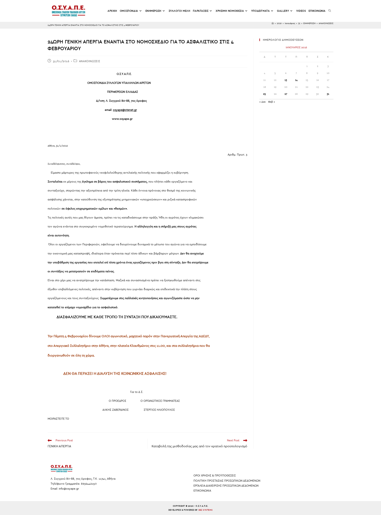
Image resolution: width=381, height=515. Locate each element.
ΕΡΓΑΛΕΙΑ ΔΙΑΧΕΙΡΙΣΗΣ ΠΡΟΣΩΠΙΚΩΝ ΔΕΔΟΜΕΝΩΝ (226, 485)
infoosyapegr (69, 488)
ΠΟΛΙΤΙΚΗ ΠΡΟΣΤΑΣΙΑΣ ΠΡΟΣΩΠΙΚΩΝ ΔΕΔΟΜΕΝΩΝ (226, 480)
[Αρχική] (273, 23)
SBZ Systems (205, 510)
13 (286, 80)
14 (296, 80)
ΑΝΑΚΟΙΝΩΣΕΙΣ (326, 23)
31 (328, 94)
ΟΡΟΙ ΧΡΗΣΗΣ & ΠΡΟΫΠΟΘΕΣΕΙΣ (214, 475)
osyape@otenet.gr (125, 110)
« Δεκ (262, 101)
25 (264, 94)
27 (286, 94)
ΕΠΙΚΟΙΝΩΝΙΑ (202, 490)
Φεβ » (271, 101)
